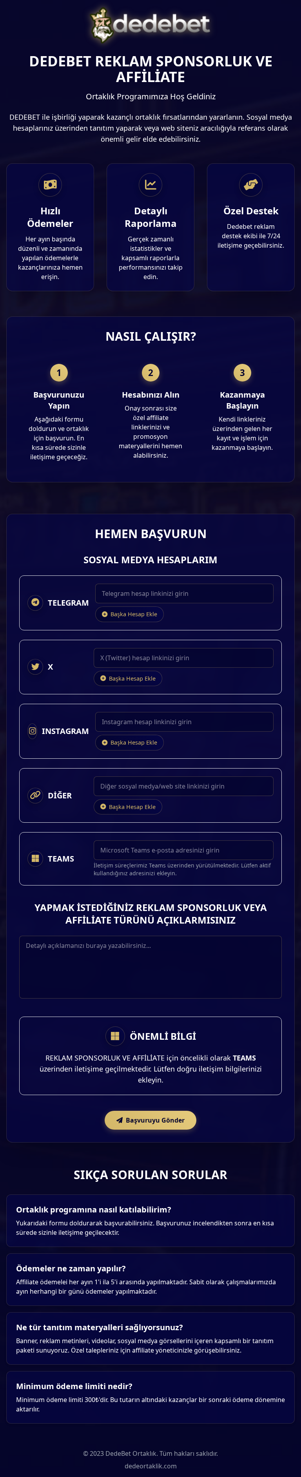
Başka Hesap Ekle (134, 614)
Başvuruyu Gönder (155, 1120)
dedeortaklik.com (151, 1466)
